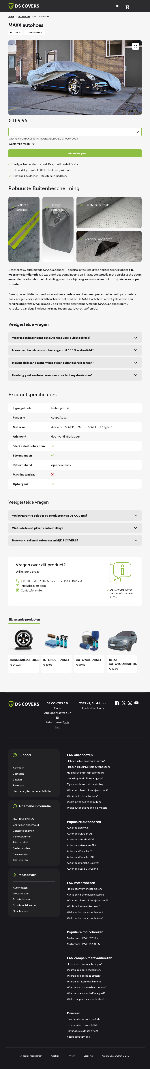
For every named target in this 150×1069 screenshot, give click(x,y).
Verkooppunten (22, 836)
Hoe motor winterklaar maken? (84, 888)
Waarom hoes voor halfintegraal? (86, 993)
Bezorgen (18, 785)
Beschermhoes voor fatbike (83, 1024)
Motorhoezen (21, 893)
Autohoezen (24, 16)
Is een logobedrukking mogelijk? (85, 778)
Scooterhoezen (22, 899)
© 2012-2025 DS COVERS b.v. (115, 1056)
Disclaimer (88, 1056)
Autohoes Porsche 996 (81, 856)
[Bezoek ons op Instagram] (130, 703)
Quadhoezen (20, 911)
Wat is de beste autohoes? (82, 795)
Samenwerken (21, 854)
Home (11, 16)
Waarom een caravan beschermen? (87, 987)
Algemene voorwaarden (31, 1056)
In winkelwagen (75, 153)
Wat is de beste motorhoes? (83, 906)
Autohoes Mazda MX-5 (80, 839)
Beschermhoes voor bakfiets (83, 1019)
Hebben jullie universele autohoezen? (88, 766)
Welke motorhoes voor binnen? (85, 912)
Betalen (17, 779)
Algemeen (18, 767)
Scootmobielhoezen (25, 905)
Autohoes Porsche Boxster (83, 862)
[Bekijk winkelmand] (127, 7)
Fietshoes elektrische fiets (82, 1030)
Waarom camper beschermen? (84, 969)
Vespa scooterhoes (78, 1036)
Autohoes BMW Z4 (78, 827)
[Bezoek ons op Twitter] (124, 703)
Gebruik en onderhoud (26, 824)
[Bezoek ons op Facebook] (117, 703)
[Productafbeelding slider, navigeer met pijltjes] (75, 77)
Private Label (20, 842)
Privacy (71, 1056)
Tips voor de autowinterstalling (85, 784)
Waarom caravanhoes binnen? (84, 981)
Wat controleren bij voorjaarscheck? (87, 790)
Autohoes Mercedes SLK (81, 845)
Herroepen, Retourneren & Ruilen (32, 791)
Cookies (55, 1056)
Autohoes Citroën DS (79, 833)
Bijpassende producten (24, 619)
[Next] (136, 650)
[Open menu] (137, 7)
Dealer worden (21, 848)
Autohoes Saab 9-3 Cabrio (82, 868)
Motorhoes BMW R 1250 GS (83, 943)
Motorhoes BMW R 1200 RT (83, 938)
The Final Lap (20, 859)
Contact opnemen (23, 830)
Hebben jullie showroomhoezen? (86, 760)
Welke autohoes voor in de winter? (87, 807)
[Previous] (14, 650)
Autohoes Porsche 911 (80, 851)
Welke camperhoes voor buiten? (85, 999)
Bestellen (18, 773)
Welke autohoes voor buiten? (84, 801)
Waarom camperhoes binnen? (84, 975)
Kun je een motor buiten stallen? (85, 894)
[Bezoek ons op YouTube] (136, 703)
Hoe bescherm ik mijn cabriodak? (85, 772)
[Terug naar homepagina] (23, 6)
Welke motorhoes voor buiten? (85, 917)
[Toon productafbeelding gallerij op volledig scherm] (135, 46)
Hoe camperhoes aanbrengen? (84, 963)
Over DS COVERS (23, 818)
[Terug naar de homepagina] (23, 704)
